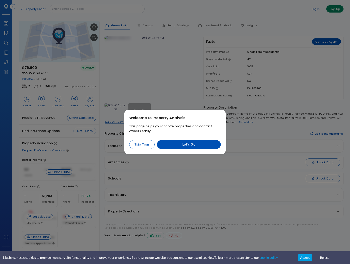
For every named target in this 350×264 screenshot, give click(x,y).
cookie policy (269, 257)
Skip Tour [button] (141, 144)
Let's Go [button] (188, 144)
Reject (324, 257)
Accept (305, 257)
